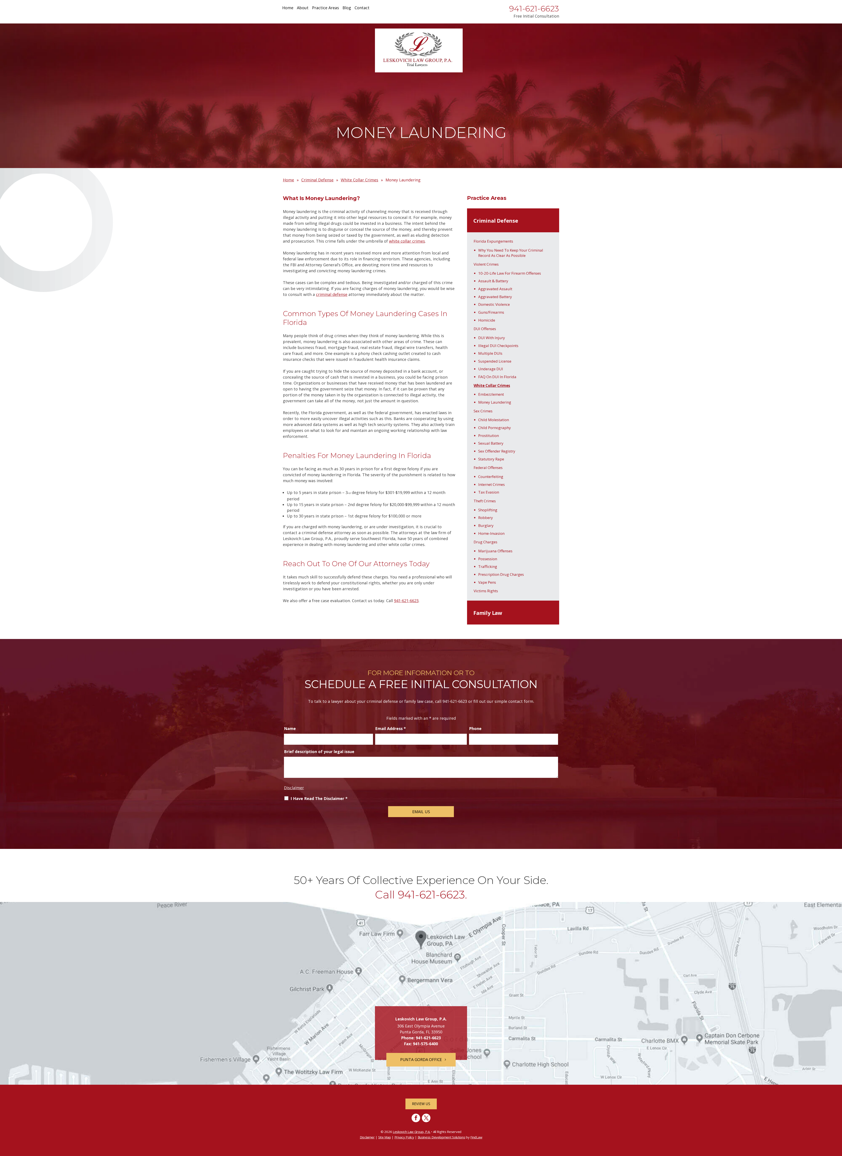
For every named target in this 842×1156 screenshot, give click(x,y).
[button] (837, 1124)
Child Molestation (493, 419)
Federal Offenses (488, 467)
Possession (487, 558)
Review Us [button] (421, 1103)
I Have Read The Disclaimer (319, 798)
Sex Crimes (483, 410)
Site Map (384, 1137)
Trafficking (487, 566)
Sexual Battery (490, 443)
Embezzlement (491, 394)
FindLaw (476, 1137)
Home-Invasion (491, 533)
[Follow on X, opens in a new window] (426, 1118)
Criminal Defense (495, 220)
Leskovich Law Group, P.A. (411, 1131)
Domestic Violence (494, 304)
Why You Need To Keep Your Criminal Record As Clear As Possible (510, 253)
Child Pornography (494, 427)
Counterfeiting (490, 476)
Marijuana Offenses (495, 550)
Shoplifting (487, 509)
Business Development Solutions (441, 1137)
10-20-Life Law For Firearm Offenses (509, 273)
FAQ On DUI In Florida (497, 376)
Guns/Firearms (491, 312)
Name (290, 728)
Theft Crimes (485, 500)
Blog (347, 8)
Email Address (390, 728)
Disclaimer (294, 787)
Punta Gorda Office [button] (421, 1059)
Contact (362, 8)
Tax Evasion (488, 492)
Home (287, 8)
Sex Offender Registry (496, 451)
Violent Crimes (486, 264)
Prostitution (488, 435)
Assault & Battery (493, 280)
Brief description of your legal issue (319, 751)
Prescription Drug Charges (501, 574)
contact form (520, 701)
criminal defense (331, 294)
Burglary (486, 525)
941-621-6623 (534, 8)
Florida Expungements (493, 241)
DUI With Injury (491, 337)
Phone (475, 728)
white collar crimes (407, 241)
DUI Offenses (485, 328)
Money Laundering (494, 402)
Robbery (485, 517)
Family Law (487, 612)
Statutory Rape (491, 459)
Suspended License (494, 361)
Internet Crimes (491, 484)
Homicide (486, 320)
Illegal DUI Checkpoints (498, 345)
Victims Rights (486, 590)
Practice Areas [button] (325, 8)
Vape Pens (487, 582)
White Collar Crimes (492, 385)
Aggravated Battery (495, 296)
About (303, 8)
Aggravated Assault (495, 288)
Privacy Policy (404, 1137)
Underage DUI (490, 368)
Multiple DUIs (490, 353)
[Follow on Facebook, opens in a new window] (416, 1118)
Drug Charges (485, 541)
